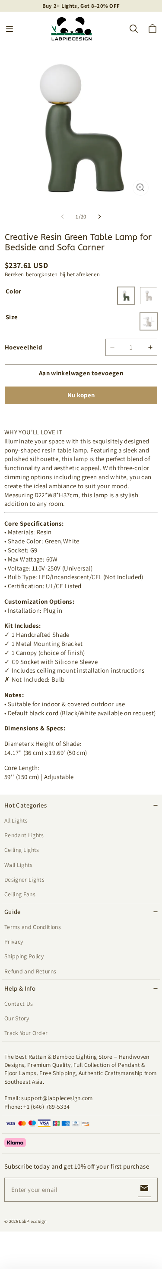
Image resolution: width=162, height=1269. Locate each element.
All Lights (16, 820)
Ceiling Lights (21, 850)
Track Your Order (26, 1033)
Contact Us (18, 1003)
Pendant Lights (24, 835)
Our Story (16, 1018)
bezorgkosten (42, 274)
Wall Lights (18, 865)
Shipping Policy (24, 956)
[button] (9, 28)
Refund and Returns (30, 971)
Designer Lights (24, 879)
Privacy (13, 941)
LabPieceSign (33, 1221)
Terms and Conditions (32, 927)
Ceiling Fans (19, 894)
